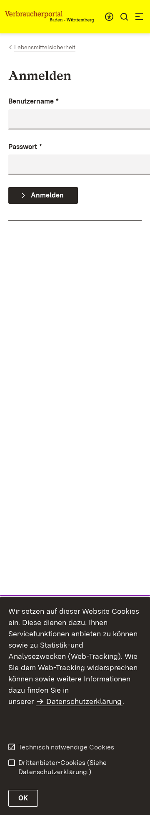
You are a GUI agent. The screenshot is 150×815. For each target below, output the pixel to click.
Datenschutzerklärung (84, 701)
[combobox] (109, 16)
